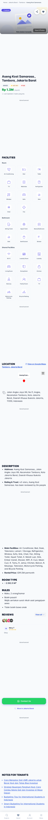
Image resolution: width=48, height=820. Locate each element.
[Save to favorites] (43, 11)
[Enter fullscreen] (43, 373)
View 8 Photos (40, 30)
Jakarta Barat (13, 2)
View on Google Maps (37, 364)
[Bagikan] (37, 11)
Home (5, 2)
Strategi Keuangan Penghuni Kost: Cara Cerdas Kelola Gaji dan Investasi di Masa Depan (23, 790)
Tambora (22, 2)
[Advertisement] (24, 55)
